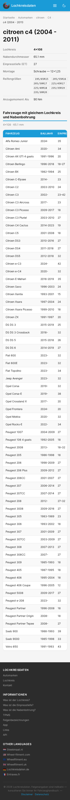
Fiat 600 (11, 355)
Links (6, 729)
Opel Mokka (13, 416)
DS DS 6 (11, 347)
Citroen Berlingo (15, 164)
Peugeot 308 (14, 546)
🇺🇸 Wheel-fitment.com (16, 754)
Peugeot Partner (16, 608)
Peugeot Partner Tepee (20, 623)
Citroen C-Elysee (16, 179)
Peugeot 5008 (14, 592)
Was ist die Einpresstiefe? (18, 705)
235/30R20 (40, 92)
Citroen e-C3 (13, 263)
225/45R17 (58, 83)
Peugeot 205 (13, 455)
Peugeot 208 (13, 500)
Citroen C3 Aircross (17, 202)
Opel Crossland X (16, 401)
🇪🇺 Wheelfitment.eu (15, 759)
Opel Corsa (12, 386)
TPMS (6, 714)
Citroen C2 (12, 187)
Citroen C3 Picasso (17, 210)
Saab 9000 (12, 638)
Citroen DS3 (13, 240)
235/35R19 (58, 87)
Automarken (25, 17)
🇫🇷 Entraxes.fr (11, 774)
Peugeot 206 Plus (16, 470)
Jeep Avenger (14, 378)
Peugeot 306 (14, 523)
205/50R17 (41, 83)
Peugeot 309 (14, 562)
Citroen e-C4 (13, 271)
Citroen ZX (12, 317)
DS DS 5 (11, 340)
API (5, 734)
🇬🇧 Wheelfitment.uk (15, 764)
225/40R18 (41, 87)
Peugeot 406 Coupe (18, 585)
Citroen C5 (12, 233)
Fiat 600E (11, 363)
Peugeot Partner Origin (20, 615)
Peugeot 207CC (15, 493)
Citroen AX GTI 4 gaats (20, 156)
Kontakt (7, 685)
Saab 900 (12, 631)
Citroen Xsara (14, 301)
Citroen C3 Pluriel (16, 217)
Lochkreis (9, 680)
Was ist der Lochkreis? (16, 700)
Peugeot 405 (14, 569)
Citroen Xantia (14, 294)
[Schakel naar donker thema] (64, 5)
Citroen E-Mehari (16, 278)
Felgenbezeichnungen (16, 720)
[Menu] (55, 5)
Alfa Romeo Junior (17, 141)
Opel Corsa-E (14, 393)
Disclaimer (27, 794)
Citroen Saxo (13, 286)
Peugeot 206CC (15, 478)
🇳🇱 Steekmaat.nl (13, 749)
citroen (40, 17)
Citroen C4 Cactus (17, 225)
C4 (49, 17)
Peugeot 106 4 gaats (18, 439)
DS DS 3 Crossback (18, 332)
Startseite (9, 17)
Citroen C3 (12, 194)
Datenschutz (42, 794)
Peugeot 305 (14, 516)
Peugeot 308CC (15, 554)
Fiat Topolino (13, 370)
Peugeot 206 (13, 462)
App (5, 724)
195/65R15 (42, 79)
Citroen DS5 (13, 256)
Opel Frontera (14, 409)
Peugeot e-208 (15, 600)
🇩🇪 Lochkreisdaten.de (16, 769)
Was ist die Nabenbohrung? (19, 709)
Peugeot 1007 (14, 432)
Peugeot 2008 (14, 447)
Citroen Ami (13, 148)
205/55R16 (59, 79)
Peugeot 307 (13, 531)
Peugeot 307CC (15, 539)
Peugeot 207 (13, 485)
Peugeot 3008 (14, 508)
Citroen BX (12, 171)
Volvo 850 (12, 646)
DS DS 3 (11, 324)
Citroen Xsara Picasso (19, 309)
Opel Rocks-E (14, 424)
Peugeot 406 (14, 577)
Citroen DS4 (13, 248)
